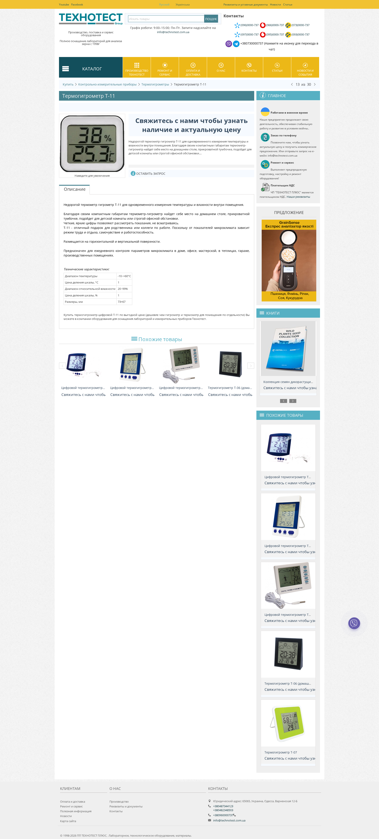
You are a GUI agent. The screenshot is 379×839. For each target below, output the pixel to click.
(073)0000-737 (300, 25)
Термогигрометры (155, 84)
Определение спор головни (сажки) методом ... (298, 382)
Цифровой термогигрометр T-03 (132, 388)
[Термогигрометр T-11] (92, 143)
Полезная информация (75, 811)
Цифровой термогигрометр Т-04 (181, 388)
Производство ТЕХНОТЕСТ (136, 73)
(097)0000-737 (250, 34)
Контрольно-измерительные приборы (107, 84)
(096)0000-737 (250, 25)
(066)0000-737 (275, 25)
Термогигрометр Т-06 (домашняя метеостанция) (230, 388)
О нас (221, 71)
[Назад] (292, 84)
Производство (119, 801)
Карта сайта (68, 821)
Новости (66, 816)
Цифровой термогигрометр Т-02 (83, 388)
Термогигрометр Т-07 (281, 752)
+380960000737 (223, 815)
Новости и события (305, 73)
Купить (68, 84)
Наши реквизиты (298, 197)
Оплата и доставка (193, 73)
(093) (300, 34)
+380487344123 (223, 806)
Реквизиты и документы (126, 806)
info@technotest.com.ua (229, 820)
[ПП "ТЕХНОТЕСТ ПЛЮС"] (91, 21)
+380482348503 (223, 810)
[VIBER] (354, 626)
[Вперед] (315, 84)
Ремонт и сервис (164, 73)
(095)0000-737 (275, 34)
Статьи (277, 71)
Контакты (249, 71)
